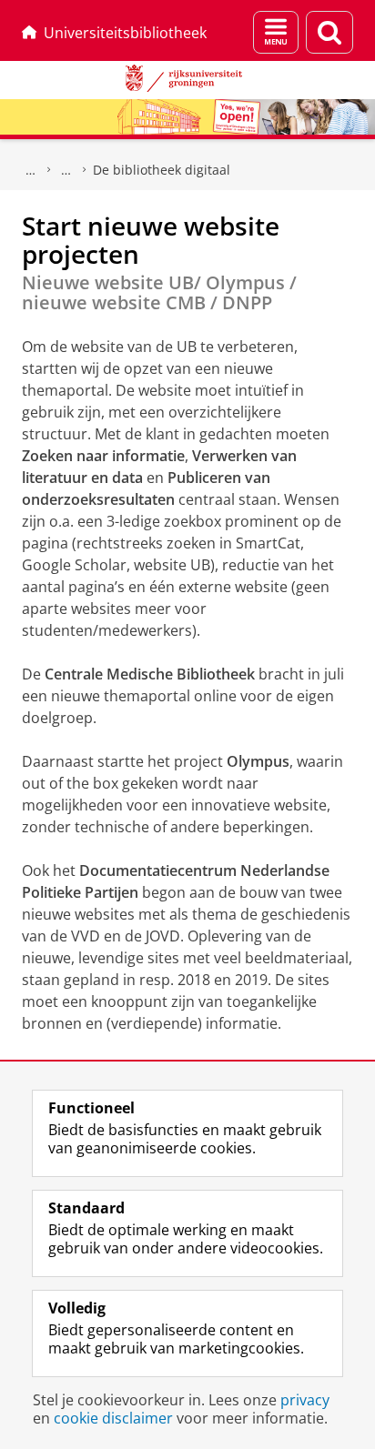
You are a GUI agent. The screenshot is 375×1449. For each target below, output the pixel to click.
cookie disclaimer (113, 1418)
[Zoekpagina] (329, 32)
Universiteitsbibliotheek (125, 33)
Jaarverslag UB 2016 (66, 170)
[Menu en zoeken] (276, 32)
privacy (304, 1400)
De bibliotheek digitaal (161, 169)
